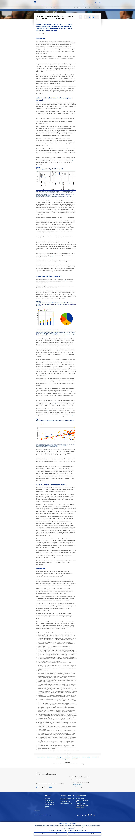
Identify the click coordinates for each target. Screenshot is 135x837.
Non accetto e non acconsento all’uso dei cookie (84, 833)
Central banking (86, 757)
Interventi (52, 10)
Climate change (41, 757)
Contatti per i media (43, 787)
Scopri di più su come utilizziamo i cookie (78, 830)
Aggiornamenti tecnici (65, 801)
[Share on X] (86, 17)
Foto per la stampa (49, 804)
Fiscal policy (60, 757)
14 (65, 297)
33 (55, 557)
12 (65, 280)
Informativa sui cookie (80, 803)
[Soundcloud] (97, 815)
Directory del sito (37, 810)
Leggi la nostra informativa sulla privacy (59, 830)
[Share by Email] (97, 17)
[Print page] (80, 17)
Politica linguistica (80, 807)
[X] (85, 815)
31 (51, 523)
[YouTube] (94, 815)
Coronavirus (75, 759)
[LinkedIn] (88, 815)
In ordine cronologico (59, 10)
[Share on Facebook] (89, 17)
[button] (97, 2)
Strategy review (66, 759)
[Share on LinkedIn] (93, 17)
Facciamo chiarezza (49, 802)
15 (67, 345)
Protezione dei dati (80, 798)
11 (52, 256)
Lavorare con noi (49, 800)
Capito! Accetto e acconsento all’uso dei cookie (50, 833)
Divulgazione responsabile (66, 803)
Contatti (47, 806)
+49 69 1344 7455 (77, 784)
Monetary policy (51, 757)
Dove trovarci (48, 807)
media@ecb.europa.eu (78, 787)
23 (47, 410)
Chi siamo (47, 798)
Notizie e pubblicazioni (45, 10)
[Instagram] (91, 815)
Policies (67, 757)
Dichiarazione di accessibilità (82, 805)
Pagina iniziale (36, 10)
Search (96, 2)
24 (72, 415)
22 (55, 403)
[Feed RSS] (100, 815)
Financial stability (76, 757)
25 (45, 451)
